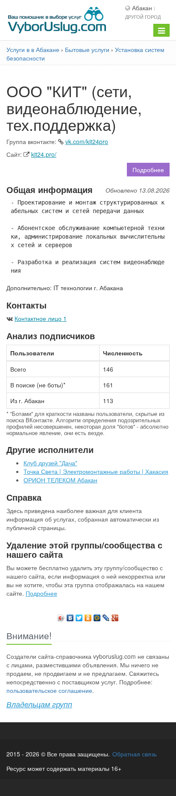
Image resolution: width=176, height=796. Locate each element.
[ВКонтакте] (70, 615)
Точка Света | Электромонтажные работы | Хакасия (95, 471)
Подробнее (148, 169)
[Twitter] (79, 615)
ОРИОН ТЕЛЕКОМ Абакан (60, 480)
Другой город (143, 16)
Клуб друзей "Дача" (50, 463)
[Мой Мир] (97, 615)
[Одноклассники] (88, 615)
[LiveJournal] (106, 615)
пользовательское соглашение (49, 690)
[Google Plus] (115, 615)
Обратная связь (134, 754)
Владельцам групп (39, 704)
